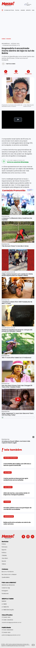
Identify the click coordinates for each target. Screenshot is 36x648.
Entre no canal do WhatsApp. (18, 162)
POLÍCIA (17, 10)
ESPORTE (28, 10)
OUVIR (5, 73)
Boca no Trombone (8, 571)
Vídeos (4, 564)
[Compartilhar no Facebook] (25, 77)
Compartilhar (28, 73)
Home (4, 38)
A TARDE (4, 604)
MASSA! (4, 601)
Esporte (4, 550)
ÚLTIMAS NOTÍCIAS (9, 10)
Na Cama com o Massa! (9, 574)
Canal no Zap (6, 588)
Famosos (4, 547)
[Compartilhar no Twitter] (28, 77)
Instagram (5, 591)
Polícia (4, 544)
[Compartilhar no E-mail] (30, 77)
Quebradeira (5, 577)
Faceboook (5, 593)
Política (4, 552)
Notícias (5, 542)
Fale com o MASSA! (9, 583)
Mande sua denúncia (8, 585)
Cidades (8, 38)
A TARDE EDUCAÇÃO (8, 610)
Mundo (4, 561)
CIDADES (23, 10)
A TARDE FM (5, 607)
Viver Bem (5, 558)
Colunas (5, 569)
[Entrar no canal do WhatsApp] (4, 161)
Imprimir (16, 73)
